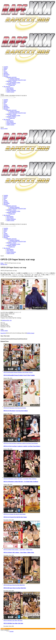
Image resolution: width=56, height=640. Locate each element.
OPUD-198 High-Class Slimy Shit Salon (13, 620)
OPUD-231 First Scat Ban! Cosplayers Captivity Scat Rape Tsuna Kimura (21, 443)
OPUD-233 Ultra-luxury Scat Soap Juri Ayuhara (15, 407)
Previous (3, 264)
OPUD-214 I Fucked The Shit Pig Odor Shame (14, 514)
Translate (11, 631)
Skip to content (4, 128)
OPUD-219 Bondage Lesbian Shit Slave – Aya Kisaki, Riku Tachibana (20, 478)
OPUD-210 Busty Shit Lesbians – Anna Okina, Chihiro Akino (18, 549)
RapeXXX (3, 333)
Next (6, 264)
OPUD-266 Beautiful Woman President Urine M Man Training (18, 372)
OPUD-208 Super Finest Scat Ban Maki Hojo (14, 585)
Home (2, 263)
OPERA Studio (4, 330)
